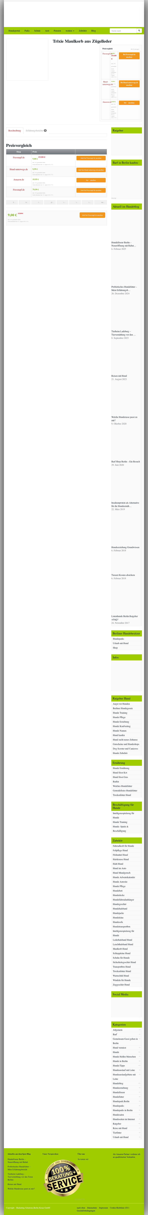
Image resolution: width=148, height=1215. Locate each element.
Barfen (116, 781)
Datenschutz (92, 1207)
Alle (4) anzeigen (135, 49)
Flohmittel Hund (120, 854)
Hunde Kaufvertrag (122, 726)
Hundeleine (118, 917)
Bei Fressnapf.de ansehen (129, 55)
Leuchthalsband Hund (123, 944)
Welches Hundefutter (122, 785)
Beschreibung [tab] (14, 130)
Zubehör (83, 30)
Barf (115, 1034)
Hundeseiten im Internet (124, 1119)
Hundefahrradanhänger (123, 899)
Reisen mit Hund (14, 1184)
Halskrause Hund (121, 859)
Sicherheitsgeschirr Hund (124, 962)
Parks (27, 30)
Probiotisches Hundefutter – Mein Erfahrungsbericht (19, 1168)
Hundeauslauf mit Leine (124, 1069)
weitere (69, 30)
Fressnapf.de (106, 53)
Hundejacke (118, 913)
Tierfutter (117, 1132)
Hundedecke (118, 895)
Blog (93, 30)
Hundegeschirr (119, 904)
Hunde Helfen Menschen (124, 1056)
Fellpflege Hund (120, 850)
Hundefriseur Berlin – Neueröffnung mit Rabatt (18, 1160)
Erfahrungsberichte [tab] (36, 130)
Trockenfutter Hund (122, 794)
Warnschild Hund (121, 975)
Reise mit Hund (120, 1128)
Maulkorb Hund (120, 948)
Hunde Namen (119, 730)
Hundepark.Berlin (121, 1101)
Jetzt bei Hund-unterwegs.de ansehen (91, 170)
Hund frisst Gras (120, 776)
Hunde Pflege (119, 717)
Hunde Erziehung (121, 721)
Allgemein (117, 1029)
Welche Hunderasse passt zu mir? (21, 1188)
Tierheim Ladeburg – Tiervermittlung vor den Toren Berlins (20, 1177)
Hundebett (117, 890)
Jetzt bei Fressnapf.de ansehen (91, 158)
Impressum (103, 1207)
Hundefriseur (119, 1092)
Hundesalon (118, 1114)
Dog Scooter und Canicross (125, 748)
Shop (115, 647)
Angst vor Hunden (121, 703)
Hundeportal (14, 30)
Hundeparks (118, 638)
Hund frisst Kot (120, 772)
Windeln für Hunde (122, 980)
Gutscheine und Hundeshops (126, 744)
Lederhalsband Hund (122, 939)
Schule (37, 30)
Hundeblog (118, 1083)
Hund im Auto (119, 868)
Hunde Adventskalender (124, 877)
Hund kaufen (119, 735)
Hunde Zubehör (120, 752)
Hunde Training (120, 712)
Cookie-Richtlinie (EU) (119, 1207)
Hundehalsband (120, 908)
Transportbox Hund (122, 966)
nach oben (81, 1207)
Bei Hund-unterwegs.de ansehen (129, 83)
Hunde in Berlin (120, 1061)
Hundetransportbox (121, 926)
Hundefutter (118, 1096)
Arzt (47, 30)
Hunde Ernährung (121, 768)
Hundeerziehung (120, 1087)
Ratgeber (117, 1123)
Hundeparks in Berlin (123, 1110)
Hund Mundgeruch (121, 872)
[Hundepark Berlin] (27, 13)
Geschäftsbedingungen (86, 1210)
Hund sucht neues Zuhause (125, 739)
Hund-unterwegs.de (106, 83)
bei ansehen (129, 102)
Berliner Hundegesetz (123, 708)
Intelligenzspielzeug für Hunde (123, 815)
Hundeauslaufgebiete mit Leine (124, 1076)
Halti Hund (118, 863)
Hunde (116, 1052)
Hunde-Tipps (119, 1065)
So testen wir (83, 1159)
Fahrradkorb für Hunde (123, 845)
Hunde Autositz (120, 881)
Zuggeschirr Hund (121, 984)
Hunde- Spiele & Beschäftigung (120, 828)
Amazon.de (106, 102)
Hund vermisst (119, 1047)
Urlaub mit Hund (120, 643)
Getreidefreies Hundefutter (125, 790)
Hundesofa (118, 921)
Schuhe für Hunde (121, 957)
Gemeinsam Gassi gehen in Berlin (125, 1041)
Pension (57, 30)
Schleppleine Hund (121, 953)
